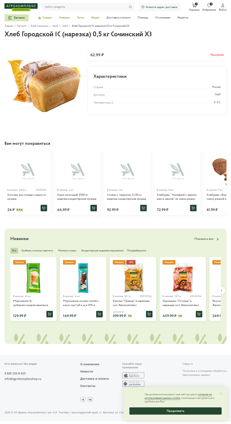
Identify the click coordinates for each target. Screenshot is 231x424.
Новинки (64, 18)
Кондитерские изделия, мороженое (102, 250)
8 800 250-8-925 (15, 373)
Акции (95, 18)
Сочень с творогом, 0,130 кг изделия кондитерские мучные (126, 197)
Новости (86, 371)
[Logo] (21, 7)
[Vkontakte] (90, 399)
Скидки (47, 18)
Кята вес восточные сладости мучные (26, 197)
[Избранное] (46, 155)
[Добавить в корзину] (44, 208)
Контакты (87, 386)
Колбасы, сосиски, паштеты (37, 250)
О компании (162, 18)
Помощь (143, 18)
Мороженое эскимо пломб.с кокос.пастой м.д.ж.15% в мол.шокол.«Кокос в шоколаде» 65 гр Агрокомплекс (83, 303)
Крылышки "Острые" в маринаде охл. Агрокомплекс (181, 303)
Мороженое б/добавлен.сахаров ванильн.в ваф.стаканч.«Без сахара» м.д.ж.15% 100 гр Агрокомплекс (33, 303)
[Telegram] (82, 399)
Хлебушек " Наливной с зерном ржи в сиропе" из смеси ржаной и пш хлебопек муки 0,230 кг (177, 197)
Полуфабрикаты (136, 250)
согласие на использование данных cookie (178, 396)
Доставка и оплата (118, 18)
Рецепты (182, 18)
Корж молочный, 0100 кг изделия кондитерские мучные (76, 197)
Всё (14, 250)
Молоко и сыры (67, 250)
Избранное (209, 10)
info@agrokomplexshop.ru (23, 379)
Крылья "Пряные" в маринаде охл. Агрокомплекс (131, 303)
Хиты (80, 18)
